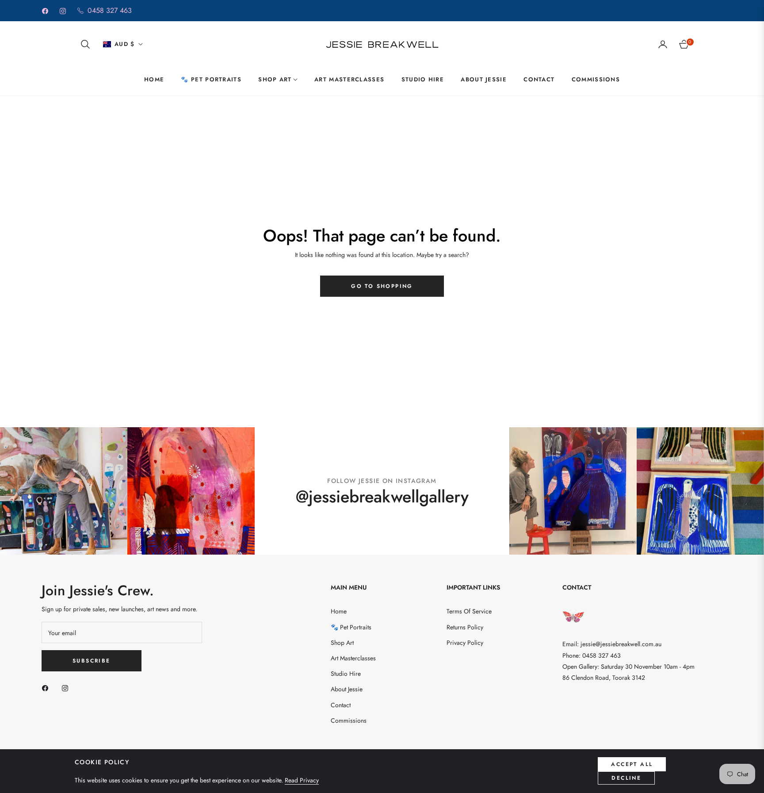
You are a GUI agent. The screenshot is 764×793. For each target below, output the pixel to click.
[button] (85, 44)
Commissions (349, 720)
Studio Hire (346, 673)
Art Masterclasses (353, 658)
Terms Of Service (469, 611)
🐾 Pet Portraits (351, 627)
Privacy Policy (465, 642)
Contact (341, 705)
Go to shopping (382, 286)
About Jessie (347, 689)
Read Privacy (302, 780)
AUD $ (125, 44)
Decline (626, 778)
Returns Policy (465, 627)
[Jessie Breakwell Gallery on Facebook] (47, 687)
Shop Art (342, 642)
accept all (632, 764)
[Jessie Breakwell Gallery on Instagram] (67, 687)
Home (339, 611)
